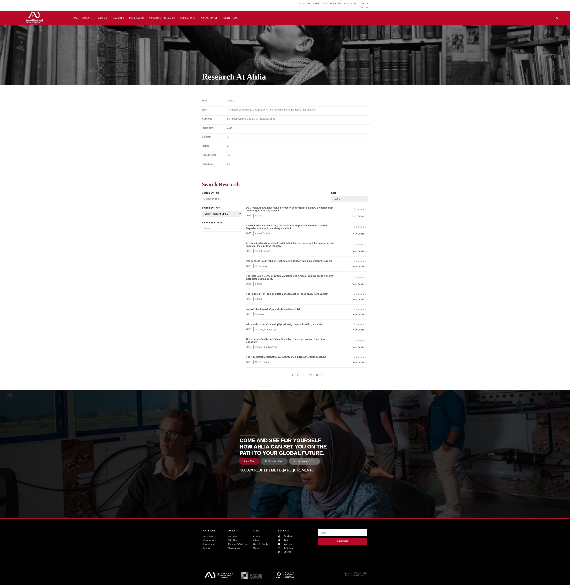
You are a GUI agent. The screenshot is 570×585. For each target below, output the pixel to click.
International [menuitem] (188, 18)
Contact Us (363, 3)
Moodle (316, 3)
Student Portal (304, 3)
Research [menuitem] (169, 18)
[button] (557, 18)
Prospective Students (339, 3)
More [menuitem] (236, 18)
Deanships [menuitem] (118, 18)
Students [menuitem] (87, 18)
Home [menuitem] (76, 18)
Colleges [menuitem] (102, 18)
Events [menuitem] (227, 18)
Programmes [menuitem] (136, 18)
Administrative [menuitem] (209, 18)
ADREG (325, 3)
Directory (364, 7)
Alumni (353, 3)
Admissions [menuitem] (155, 18)
